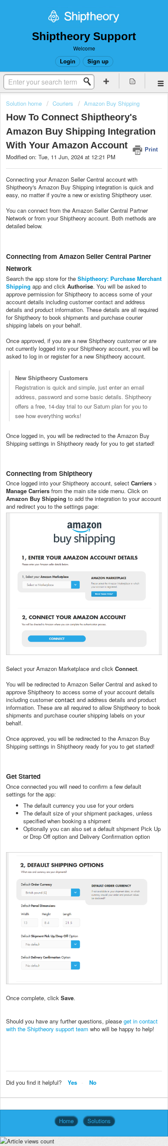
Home (66, 1121)
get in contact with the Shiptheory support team (82, 1025)
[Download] (68, 581)
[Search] (89, 81)
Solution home (25, 103)
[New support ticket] (106, 80)
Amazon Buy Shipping (112, 103)
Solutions (99, 1121)
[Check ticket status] (132, 80)
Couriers (63, 103)
